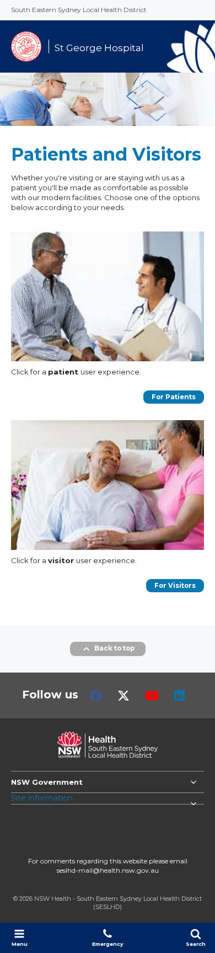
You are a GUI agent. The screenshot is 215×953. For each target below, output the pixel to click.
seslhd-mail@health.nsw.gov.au (108, 870)
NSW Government (47, 782)
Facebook (95, 695)
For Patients (174, 397)
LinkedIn (179, 695)
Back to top (114, 648)
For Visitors (175, 586)
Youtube (152, 695)
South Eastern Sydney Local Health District (79, 9)
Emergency (107, 944)
